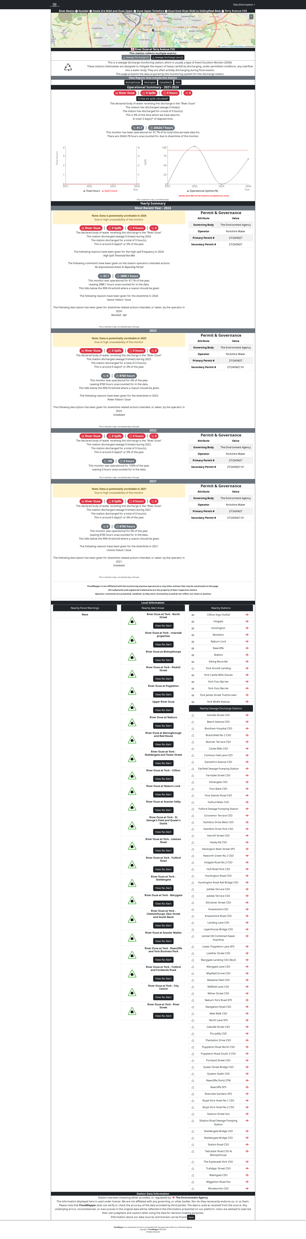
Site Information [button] (243, 4)
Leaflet (223, 46)
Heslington (150, 82)
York (178, 82)
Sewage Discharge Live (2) (169, 57)
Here (191, 1217)
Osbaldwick (166, 82)
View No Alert (163, 625)
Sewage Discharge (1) (137, 57)
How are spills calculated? (154, 98)
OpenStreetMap (237, 46)
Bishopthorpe (133, 82)
